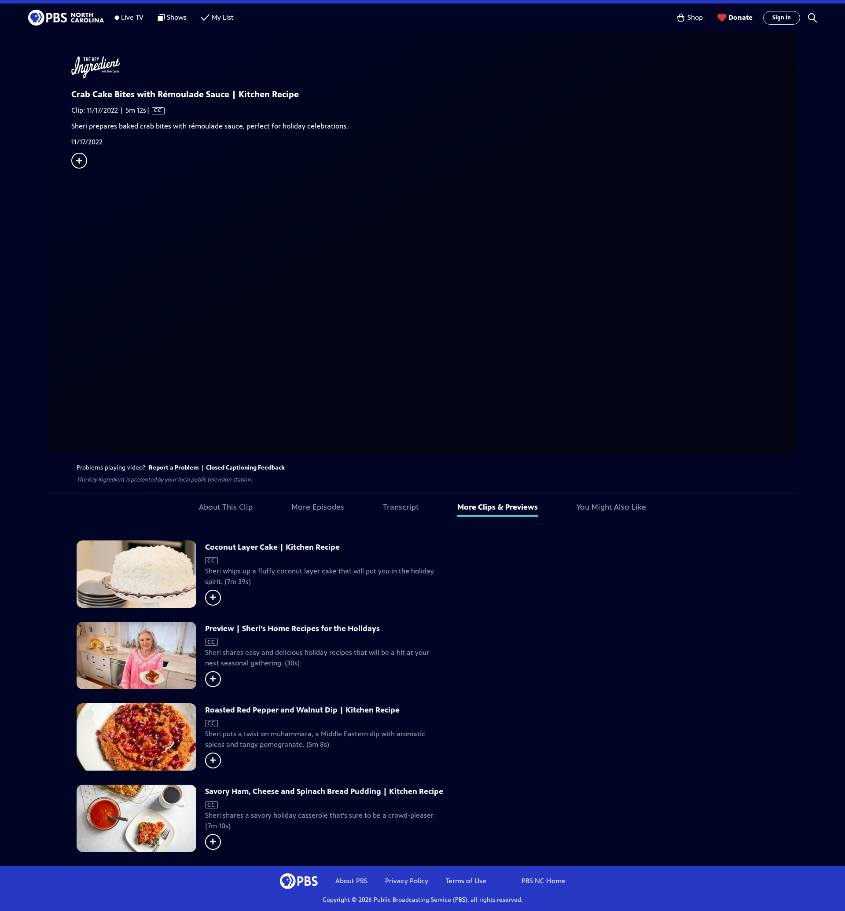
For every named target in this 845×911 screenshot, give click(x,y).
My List (223, 17)
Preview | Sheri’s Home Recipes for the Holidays (292, 628)
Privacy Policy (406, 881)
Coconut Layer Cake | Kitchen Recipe (272, 547)
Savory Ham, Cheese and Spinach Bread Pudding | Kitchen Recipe (324, 791)
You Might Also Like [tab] (611, 507)
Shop (695, 17)
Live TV (132, 17)
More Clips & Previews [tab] (497, 507)
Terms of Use (466, 881)
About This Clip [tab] (226, 507)
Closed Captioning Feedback (245, 467)
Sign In (781, 17)
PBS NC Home (544, 881)
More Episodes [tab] (317, 507)
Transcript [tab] (401, 507)
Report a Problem (174, 467)
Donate (740, 17)
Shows (177, 17)
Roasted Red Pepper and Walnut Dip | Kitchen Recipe (302, 710)
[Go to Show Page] (434, 67)
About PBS (351, 881)
